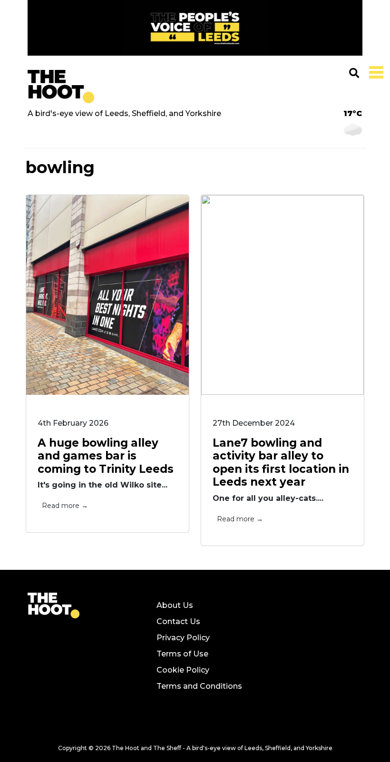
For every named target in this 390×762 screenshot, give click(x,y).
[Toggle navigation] (374, 71)
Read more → (65, 505)
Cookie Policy (182, 669)
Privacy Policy (183, 637)
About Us (174, 605)
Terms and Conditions (199, 686)
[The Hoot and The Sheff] (61, 86)
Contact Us (178, 621)
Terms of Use (182, 653)
